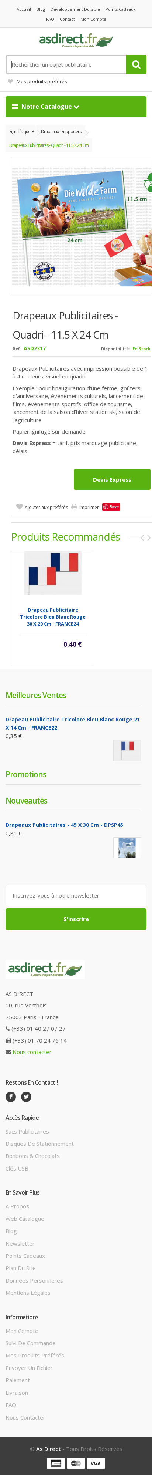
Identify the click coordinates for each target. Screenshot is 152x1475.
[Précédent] (142, 537)
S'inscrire (76, 919)
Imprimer (89, 507)
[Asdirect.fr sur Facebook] (11, 1097)
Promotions (26, 774)
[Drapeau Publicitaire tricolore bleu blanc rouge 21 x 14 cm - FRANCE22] (127, 750)
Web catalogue (25, 1218)
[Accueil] (76, 40)
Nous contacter (32, 1051)
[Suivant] (149, 537)
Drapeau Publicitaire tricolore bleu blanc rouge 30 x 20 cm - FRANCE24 (53, 616)
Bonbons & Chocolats (33, 1155)
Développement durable (75, 9)
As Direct (48, 1448)
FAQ (50, 19)
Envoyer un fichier (29, 1367)
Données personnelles (34, 1280)
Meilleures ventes (36, 695)
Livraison (17, 1392)
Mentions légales (28, 1292)
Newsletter (20, 1243)
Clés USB (17, 1168)
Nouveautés (26, 800)
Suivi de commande (31, 1343)
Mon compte (93, 19)
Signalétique (19, 131)
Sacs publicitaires (27, 1131)
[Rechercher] (136, 64)
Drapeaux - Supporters (61, 131)
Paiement (18, 1380)
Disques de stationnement (40, 1143)
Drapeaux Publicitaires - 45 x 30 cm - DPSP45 (64, 824)
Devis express (112, 479)
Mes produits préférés (42, 81)
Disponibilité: (115, 348)
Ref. (17, 348)
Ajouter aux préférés (46, 507)
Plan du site (21, 1268)
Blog (41, 9)
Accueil (24, 9)
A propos (17, 1206)
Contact (67, 19)
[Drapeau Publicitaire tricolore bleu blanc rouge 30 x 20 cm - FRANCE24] (53, 572)
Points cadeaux (121, 9)
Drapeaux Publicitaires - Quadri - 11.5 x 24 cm (49, 145)
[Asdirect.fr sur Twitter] (26, 1097)
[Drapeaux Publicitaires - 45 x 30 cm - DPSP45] (127, 847)
